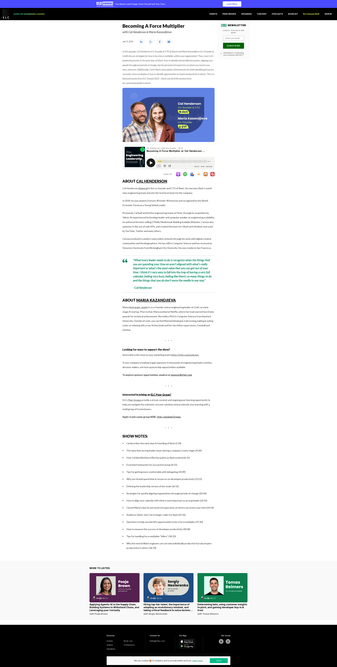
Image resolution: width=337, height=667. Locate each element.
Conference (129, 645)
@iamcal (143, 188)
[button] (141, 42)
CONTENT (262, 14)
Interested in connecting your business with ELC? (233, 54)
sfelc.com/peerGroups (169, 416)
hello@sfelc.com (157, 641)
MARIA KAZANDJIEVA (156, 300)
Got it (218, 660)
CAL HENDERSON (151, 181)
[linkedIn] (221, 641)
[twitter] (228, 641)
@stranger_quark (138, 307)
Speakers (111, 649)
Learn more (197, 660)
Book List (128, 641)
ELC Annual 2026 (311, 14)
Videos (110, 645)
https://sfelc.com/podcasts (185, 354)
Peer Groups (134, 400)
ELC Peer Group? (161, 394)
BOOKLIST (293, 14)
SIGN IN (328, 14)
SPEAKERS (246, 14)
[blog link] (115, 587)
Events (110, 641)
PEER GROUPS (229, 14)
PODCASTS (277, 14)
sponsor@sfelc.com (181, 374)
